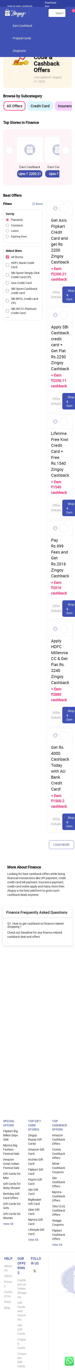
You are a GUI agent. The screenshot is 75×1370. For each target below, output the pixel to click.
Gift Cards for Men (12, 1176)
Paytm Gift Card (35, 1181)
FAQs (7, 1302)
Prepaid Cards (22, 38)
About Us (8, 1268)
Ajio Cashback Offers (58, 1182)
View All (8, 1224)
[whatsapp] (69, 1361)
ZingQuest (19, 51)
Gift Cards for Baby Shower (12, 1186)
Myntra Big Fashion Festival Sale (11, 1149)
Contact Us (8, 1294)
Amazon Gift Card (36, 1151)
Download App (50, 3)
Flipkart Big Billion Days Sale (10, 1135)
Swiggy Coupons (58, 1222)
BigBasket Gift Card (34, 1202)
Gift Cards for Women (12, 1216)
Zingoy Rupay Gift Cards (35, 1139)
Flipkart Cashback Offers (58, 1234)
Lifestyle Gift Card (36, 1232)
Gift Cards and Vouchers (22, 1311)
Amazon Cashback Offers (58, 1139)
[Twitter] (34, 1270)
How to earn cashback (20, 6)
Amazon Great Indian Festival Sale (11, 1163)
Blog (7, 1308)
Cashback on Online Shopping (22, 1288)
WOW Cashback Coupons (58, 1168)
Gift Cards (19, 13)
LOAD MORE (61, 845)
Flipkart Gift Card (35, 1171)
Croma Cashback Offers (58, 1153)
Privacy (8, 1284)
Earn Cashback (22, 26)
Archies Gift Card (35, 1161)
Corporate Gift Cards (22, 1360)
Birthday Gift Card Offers (11, 1196)
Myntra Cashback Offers (58, 1196)
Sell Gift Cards (21, 1329)
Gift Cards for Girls (12, 1206)
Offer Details (56, 294)
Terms (8, 1276)
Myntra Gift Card (35, 1222)
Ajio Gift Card (33, 1192)
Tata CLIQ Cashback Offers (58, 1210)
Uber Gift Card (34, 1212)
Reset (39, 204)
